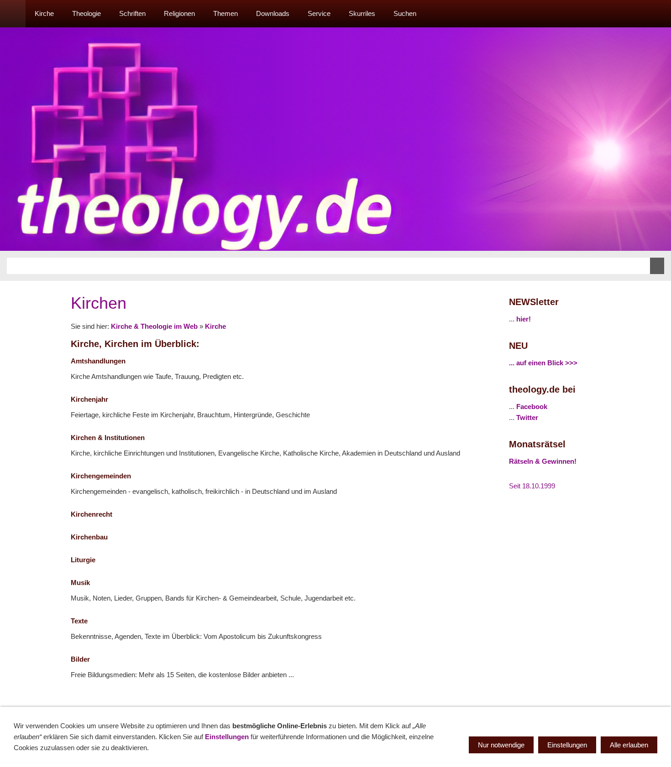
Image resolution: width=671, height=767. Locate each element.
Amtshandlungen (98, 361)
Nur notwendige (501, 745)
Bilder (80, 659)
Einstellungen (227, 737)
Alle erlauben (629, 745)
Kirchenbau (89, 537)
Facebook (531, 406)
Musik (80, 582)
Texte (79, 621)
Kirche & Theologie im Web (154, 326)
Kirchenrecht (91, 514)
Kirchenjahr (89, 399)
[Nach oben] (485, 697)
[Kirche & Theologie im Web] (13, 13)
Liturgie (83, 560)
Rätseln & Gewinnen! (543, 461)
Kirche (215, 326)
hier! (523, 319)
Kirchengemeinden (101, 476)
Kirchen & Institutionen (108, 437)
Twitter (527, 417)
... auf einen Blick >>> (543, 363)
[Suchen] (658, 13)
